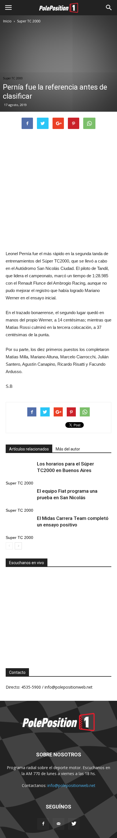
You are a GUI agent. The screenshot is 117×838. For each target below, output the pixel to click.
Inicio (7, 21)
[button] (109, 7)
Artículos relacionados (29, 449)
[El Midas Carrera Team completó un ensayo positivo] (20, 525)
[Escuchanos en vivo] (58, 613)
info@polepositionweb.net (71, 785)
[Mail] (58, 823)
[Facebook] (43, 823)
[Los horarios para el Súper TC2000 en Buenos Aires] (20, 470)
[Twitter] (74, 823)
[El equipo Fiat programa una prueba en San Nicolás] (20, 497)
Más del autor (68, 449)
